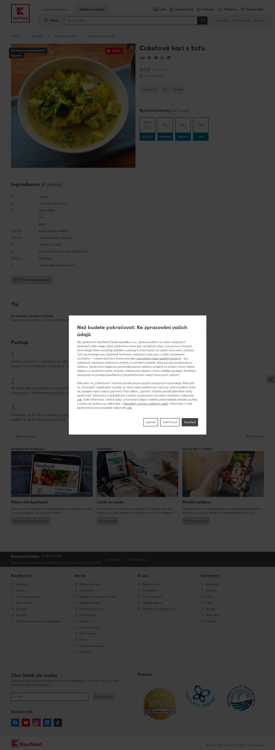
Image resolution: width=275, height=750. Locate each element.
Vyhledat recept (65, 36)
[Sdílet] (143, 58)
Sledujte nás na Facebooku (31, 521)
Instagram (36, 722)
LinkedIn (47, 722)
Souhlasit (190, 422)
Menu (54, 20)
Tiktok (58, 722)
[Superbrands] (160, 705)
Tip (165, 89)
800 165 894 (53, 556)
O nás (143, 575)
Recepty (37, 36)
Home (15, 36)
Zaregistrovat (108, 521)
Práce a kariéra (241, 20)
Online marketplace (55, 9)
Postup (178, 89)
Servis (79, 575)
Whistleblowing (255, 745)
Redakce (210, 745)
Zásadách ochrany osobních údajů (145, 403)
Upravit (151, 422)
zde (79, 399)
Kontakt (259, 20)
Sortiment (210, 575)
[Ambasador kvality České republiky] (241, 705)
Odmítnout (170, 422)
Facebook (15, 722)
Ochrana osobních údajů (231, 745)
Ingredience (149, 89)
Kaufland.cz (22, 575)
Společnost (222, 20)
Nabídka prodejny (92, 9)
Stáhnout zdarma (196, 521)
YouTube (26, 722)
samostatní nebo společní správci (158, 358)
